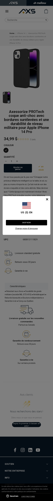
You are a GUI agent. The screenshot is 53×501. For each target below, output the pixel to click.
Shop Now (26, 223)
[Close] (47, 199)
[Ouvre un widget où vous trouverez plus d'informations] (12, 496)
